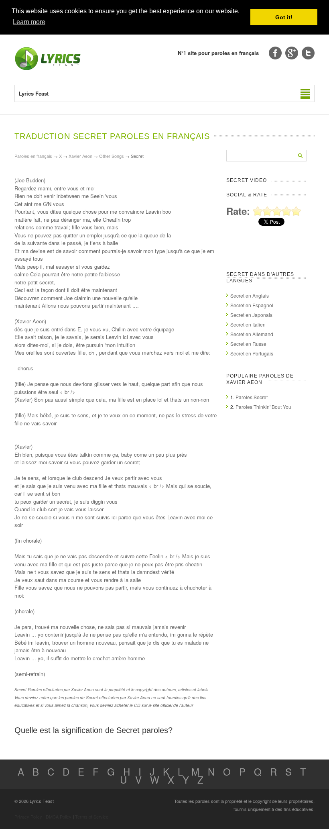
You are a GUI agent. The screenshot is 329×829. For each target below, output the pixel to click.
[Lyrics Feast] (47, 68)
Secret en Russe (248, 343)
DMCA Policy (58, 816)
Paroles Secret (252, 397)
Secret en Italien (248, 324)
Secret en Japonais (251, 314)
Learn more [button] (29, 21)
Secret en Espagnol (251, 305)
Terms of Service (91, 816)
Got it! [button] (283, 17)
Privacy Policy (28, 816)
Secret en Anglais (249, 295)
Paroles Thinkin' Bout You (263, 406)
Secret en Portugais (251, 353)
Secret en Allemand (251, 334)
